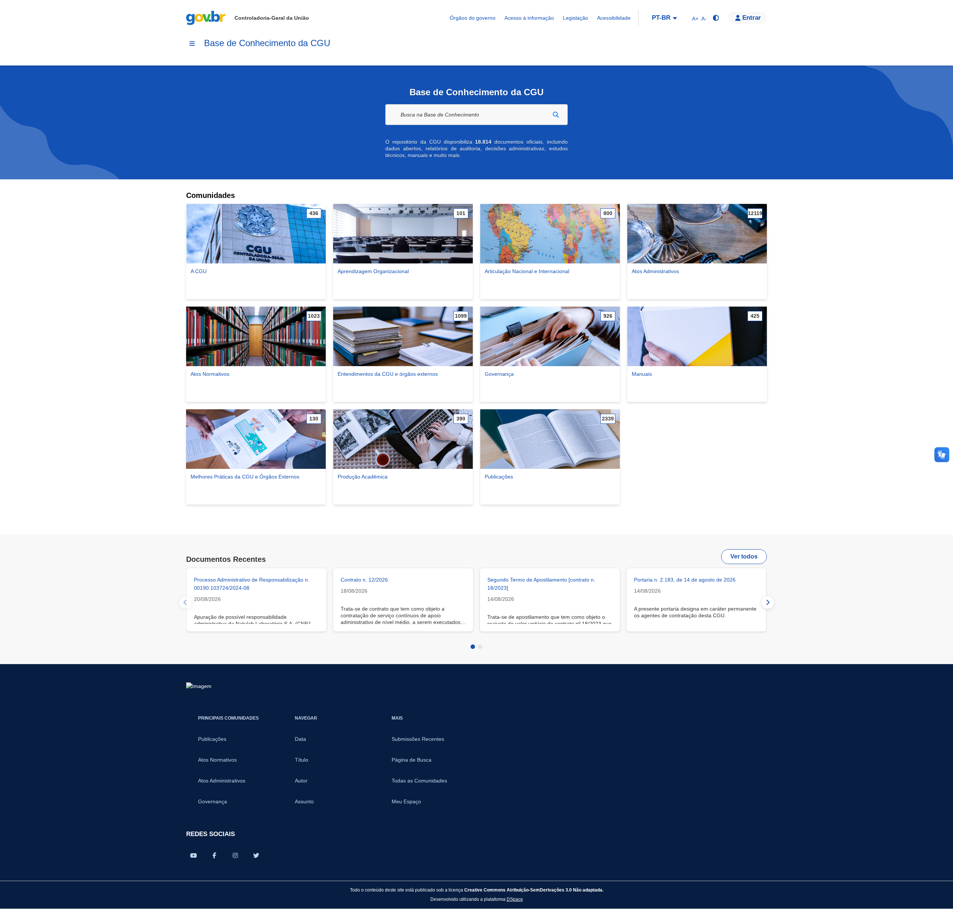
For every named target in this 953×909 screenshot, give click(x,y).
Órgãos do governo (472, 18)
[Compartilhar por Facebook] (214, 855)
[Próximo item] (767, 602)
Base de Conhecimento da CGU (267, 43)
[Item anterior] (185, 602)
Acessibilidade (614, 18)
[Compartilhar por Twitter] (256, 855)
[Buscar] (556, 115)
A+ (695, 19)
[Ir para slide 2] (480, 646)
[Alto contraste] (715, 18)
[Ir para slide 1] (473, 646)
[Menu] (192, 43)
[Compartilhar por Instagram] (235, 855)
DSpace (515, 899)
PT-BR (661, 17)
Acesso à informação (529, 18)
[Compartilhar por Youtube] (193, 855)
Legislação (575, 18)
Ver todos (744, 556)
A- (704, 19)
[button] (747, 18)
